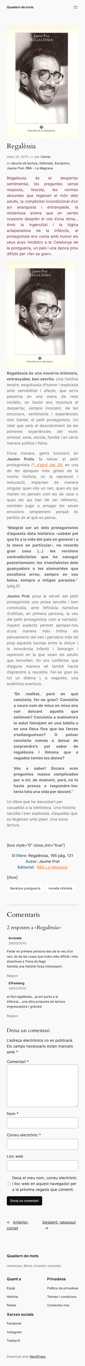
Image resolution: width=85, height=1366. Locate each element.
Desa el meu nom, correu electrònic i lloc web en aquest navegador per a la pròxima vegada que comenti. (44, 1184)
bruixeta (15, 938)
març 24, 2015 (17, 157)
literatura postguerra (25, 888)
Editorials (46, 163)
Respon (12, 976)
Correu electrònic (24, 1135)
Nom (13, 1113)
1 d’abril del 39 (47, 465)
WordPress (38, 1356)
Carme (45, 157)
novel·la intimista (60, 888)
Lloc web (15, 1156)
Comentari (18, 1061)
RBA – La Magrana (39, 168)
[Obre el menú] (75, 7)
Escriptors (62, 163)
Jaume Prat (15, 168)
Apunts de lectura (24, 163)
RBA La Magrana (52, 867)
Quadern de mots (20, 7)
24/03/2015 (17, 943)
